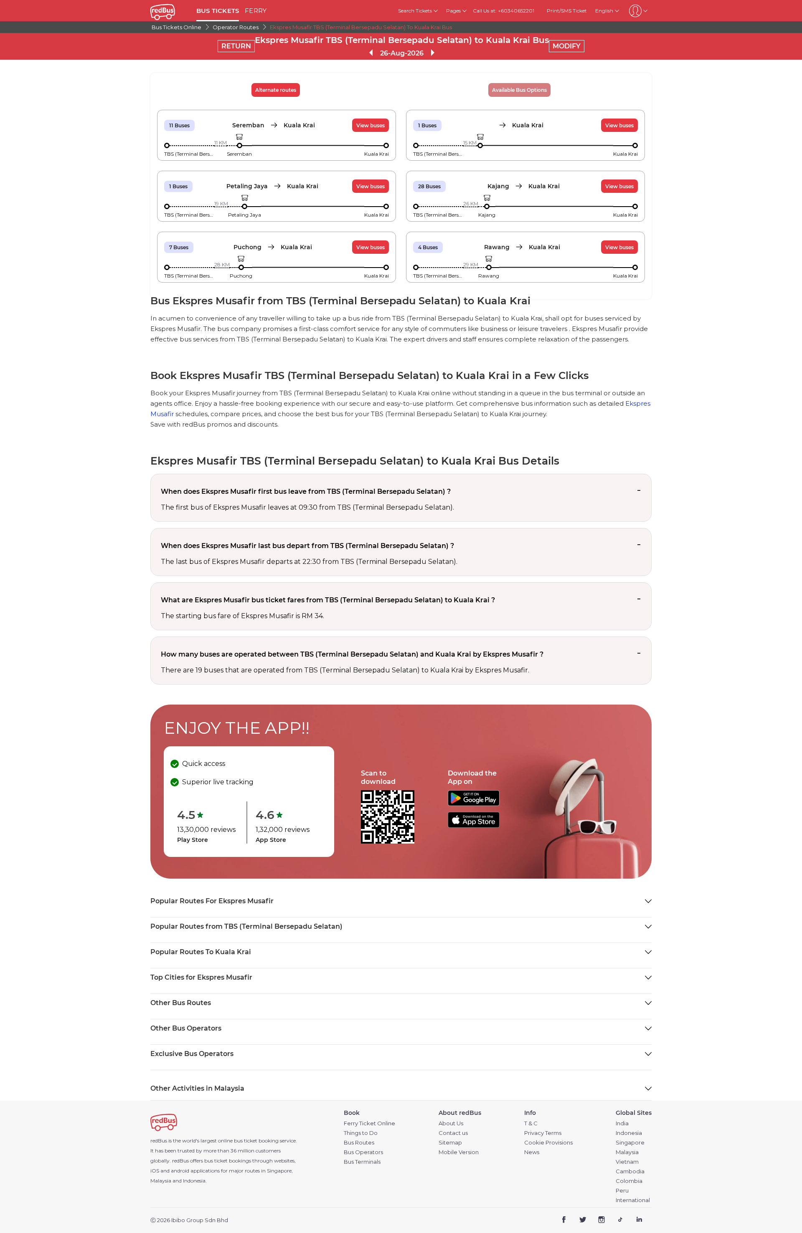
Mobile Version (459, 1152)
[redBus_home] (170, 10)
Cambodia (630, 1171)
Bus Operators (363, 1152)
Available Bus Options (519, 90)
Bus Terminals (362, 1162)
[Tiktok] (620, 1221)
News (531, 1152)
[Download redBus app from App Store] (474, 825)
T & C (531, 1123)
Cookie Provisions (548, 1142)
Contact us (453, 1133)
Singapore (630, 1142)
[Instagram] (602, 1221)
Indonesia (629, 1133)
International (633, 1200)
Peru (622, 1190)
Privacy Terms (542, 1133)
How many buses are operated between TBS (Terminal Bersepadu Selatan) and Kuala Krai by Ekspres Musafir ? (352, 654)
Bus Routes (359, 1142)
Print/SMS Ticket (567, 11)
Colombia (629, 1181)
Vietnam (627, 1162)
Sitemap (450, 1142)
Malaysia (627, 1152)
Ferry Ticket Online (369, 1123)
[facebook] (564, 1221)
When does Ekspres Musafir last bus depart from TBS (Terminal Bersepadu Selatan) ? (307, 546)
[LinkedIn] (639, 1221)
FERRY (255, 11)
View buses (370, 125)
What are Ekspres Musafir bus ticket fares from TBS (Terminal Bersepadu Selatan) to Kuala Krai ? (328, 600)
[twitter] (583, 1221)
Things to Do (361, 1133)
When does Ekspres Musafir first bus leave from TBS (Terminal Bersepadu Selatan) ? (306, 491)
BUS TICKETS (217, 11)
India (622, 1123)
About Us (451, 1123)
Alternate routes (275, 90)
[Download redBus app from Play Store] (474, 804)
